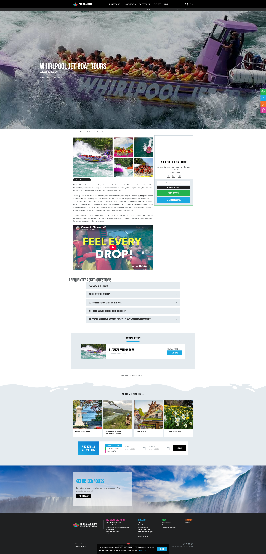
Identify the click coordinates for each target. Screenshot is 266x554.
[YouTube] (188, 544)
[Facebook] (186, 544)
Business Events (143, 527)
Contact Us (109, 534)
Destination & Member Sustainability (117, 527)
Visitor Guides (142, 525)
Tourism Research (168, 525)
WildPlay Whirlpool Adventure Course (113, 432)
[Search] (186, 4)
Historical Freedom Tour (121, 349)
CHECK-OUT (152, 446)
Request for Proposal (112, 532)
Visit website (173, 193)
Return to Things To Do (132, 375)
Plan (166, 4)
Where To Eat (144, 4)
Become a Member (112, 525)
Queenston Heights (83, 431)
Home (75, 132)
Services (140, 534)
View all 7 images (82, 180)
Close (162, 549)
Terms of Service (80, 546)
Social (164, 10)
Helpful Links (152, 10)
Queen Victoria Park (175, 431)
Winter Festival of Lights (145, 532)
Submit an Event (143, 536)
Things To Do (114, 4)
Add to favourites (175, 183)
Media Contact (166, 522)
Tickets (187, 522)
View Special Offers (173, 187)
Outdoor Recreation (98, 132)
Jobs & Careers (110, 529)
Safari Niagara (142, 431)
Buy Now (175, 353)
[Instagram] (183, 544)
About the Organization (113, 522)
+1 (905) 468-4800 (174, 170)
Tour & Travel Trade (144, 529)
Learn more (142, 550)
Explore (157, 4)
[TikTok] (191, 544)
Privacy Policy (79, 544)
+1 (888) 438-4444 (174, 172)
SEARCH (179, 448)
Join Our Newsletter (180, 10)
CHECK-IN (128, 446)
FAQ (139, 522)
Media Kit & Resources (169, 527)
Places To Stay (130, 4)
